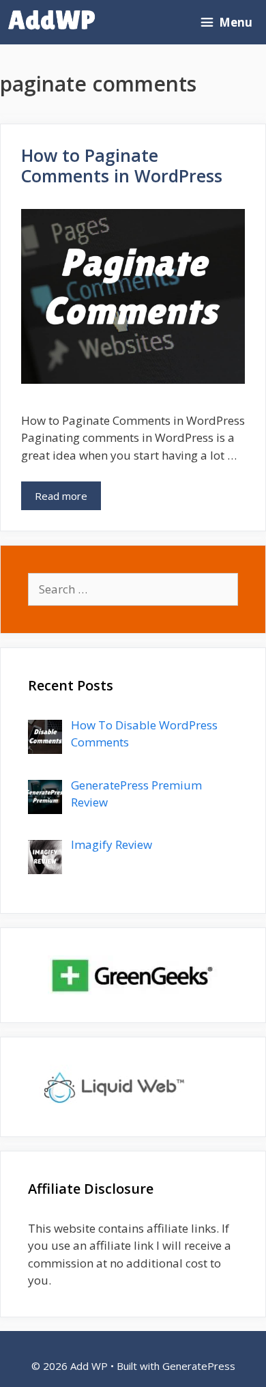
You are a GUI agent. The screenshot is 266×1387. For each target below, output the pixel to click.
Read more (61, 496)
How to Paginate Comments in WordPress (121, 165)
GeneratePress (198, 1366)
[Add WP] (55, 22)
